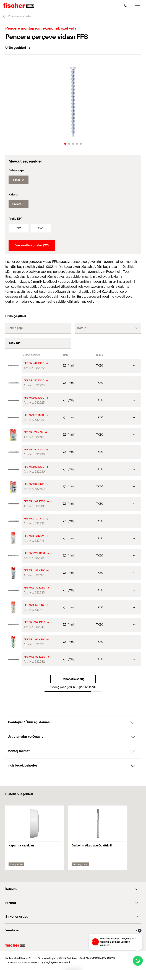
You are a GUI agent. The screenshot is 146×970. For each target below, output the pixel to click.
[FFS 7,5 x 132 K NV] (13, 573)
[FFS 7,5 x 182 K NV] (13, 642)
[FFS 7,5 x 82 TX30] (13, 452)
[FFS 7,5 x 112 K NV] (13, 538)
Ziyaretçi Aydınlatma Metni (55, 962)
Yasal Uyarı (50, 958)
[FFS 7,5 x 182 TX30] (13, 659)
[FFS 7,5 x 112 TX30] (13, 521)
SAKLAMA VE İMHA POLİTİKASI (97, 958)
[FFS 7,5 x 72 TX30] (13, 417)
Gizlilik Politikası (68, 958)
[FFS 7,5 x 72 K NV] (13, 435)
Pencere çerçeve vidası (20, 16)
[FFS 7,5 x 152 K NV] (13, 607)
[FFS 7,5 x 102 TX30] (13, 504)
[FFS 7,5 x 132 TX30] (13, 590)
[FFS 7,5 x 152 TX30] (13, 625)
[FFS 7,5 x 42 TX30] (13, 366)
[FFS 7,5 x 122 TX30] (13, 556)
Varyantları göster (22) (32, 245)
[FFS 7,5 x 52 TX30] (13, 383)
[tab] (65, 144)
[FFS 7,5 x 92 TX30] (13, 469)
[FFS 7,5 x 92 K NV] (13, 487)
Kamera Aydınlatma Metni (22, 962)
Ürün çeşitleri (15, 48)
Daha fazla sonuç (73, 679)
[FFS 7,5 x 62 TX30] (13, 400)
